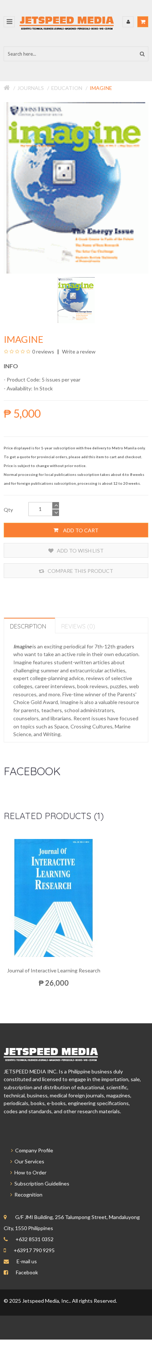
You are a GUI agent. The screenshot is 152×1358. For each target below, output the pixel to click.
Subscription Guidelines (40, 1183)
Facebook (27, 1272)
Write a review (78, 351)
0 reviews (43, 351)
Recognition (27, 1194)
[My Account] (128, 21)
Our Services (28, 1161)
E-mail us (27, 1261)
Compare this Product (79, 571)
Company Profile (33, 1150)
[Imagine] (76, 299)
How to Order (29, 1172)
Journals (30, 88)
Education (66, 88)
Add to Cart (80, 530)
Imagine (101, 88)
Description (28, 626)
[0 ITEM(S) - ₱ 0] (142, 21)
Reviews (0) (78, 626)
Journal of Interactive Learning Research (53, 970)
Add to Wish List (80, 550)
